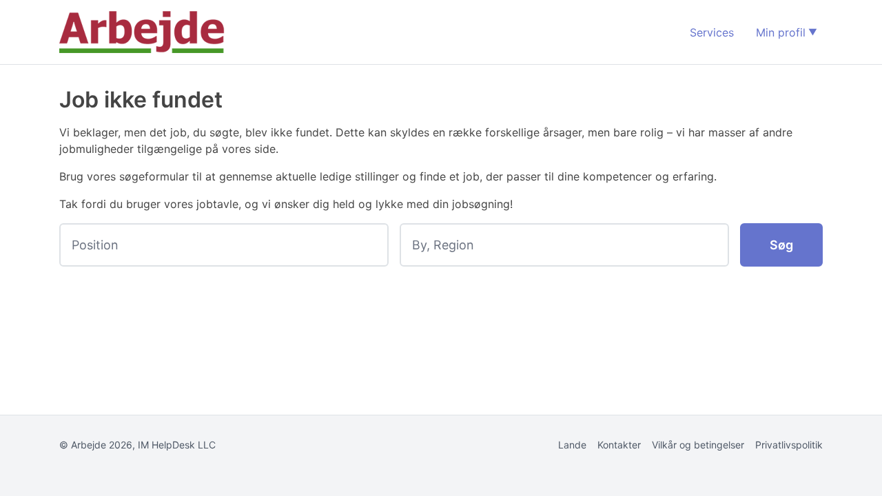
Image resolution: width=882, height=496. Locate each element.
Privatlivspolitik (789, 445)
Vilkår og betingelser (698, 445)
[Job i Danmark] (142, 32)
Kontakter (619, 445)
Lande (572, 445)
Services (712, 32)
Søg (781, 245)
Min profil (781, 32)
